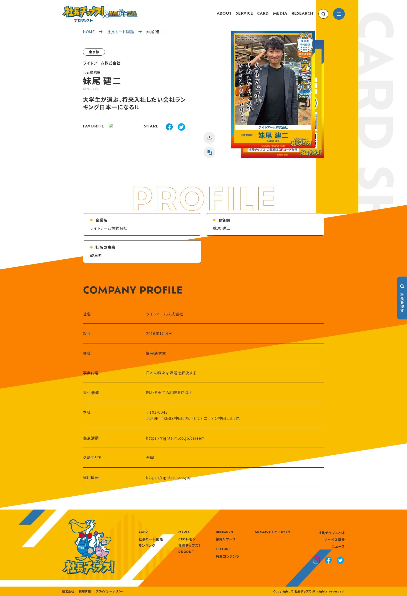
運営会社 (68, 591)
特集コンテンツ (228, 556)
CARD (263, 14)
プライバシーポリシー (110, 591)
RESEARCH (302, 14)
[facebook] (169, 127)
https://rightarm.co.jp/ (168, 477)
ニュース (338, 546)
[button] (273, 94)
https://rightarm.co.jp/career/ (175, 438)
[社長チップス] (100, 8)
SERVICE (244, 14)
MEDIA (280, 14)
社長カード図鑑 (151, 539)
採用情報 (85, 591)
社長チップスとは (331, 532)
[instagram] (316, 560)
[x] (181, 127)
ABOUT (224, 14)
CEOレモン (187, 539)
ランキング (147, 545)
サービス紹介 (334, 539)
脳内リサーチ (226, 539)
